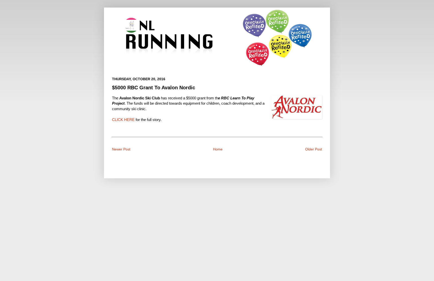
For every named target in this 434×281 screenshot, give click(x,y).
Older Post (313, 149)
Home (218, 149)
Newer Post (121, 149)
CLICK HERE (123, 119)
